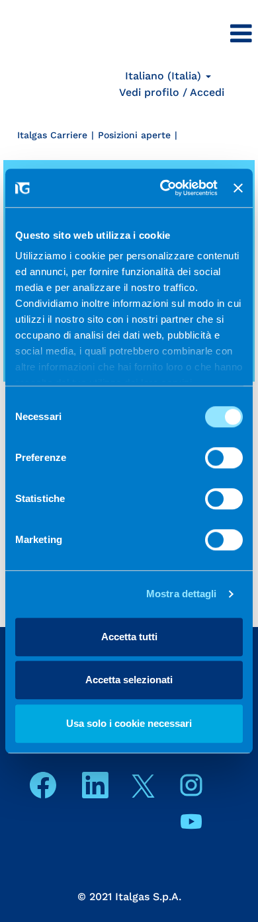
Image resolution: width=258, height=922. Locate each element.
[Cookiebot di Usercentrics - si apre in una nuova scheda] (164, 188)
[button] (172, 34)
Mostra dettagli (181, 593)
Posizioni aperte (134, 135)
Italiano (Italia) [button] (164, 75)
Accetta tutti (129, 636)
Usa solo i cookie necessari (129, 723)
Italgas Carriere (52, 135)
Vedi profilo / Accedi (171, 92)
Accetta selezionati (129, 679)
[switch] (224, 457)
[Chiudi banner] (238, 187)
